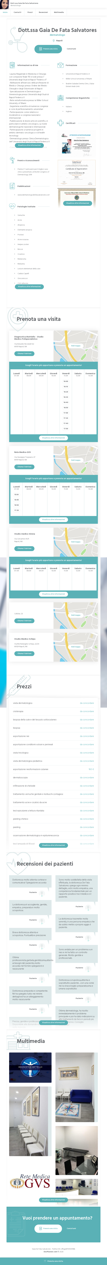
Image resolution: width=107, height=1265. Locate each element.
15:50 (16, 494)
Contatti (17, 12)
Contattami (71, 49)
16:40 (66, 402)
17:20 (16, 510)
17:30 (66, 418)
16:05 (16, 499)
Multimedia (59, 12)
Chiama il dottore (24, 353)
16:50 (66, 407)
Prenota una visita (50, 49)
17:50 (66, 428)
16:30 (66, 397)
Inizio (5, 12)
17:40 (66, 423)
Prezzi (30, 12)
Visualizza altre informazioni (29, 145)
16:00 (66, 381)
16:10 (66, 386)
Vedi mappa (75, 345)
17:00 (66, 412)
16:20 (66, 391)
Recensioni (43, 12)
